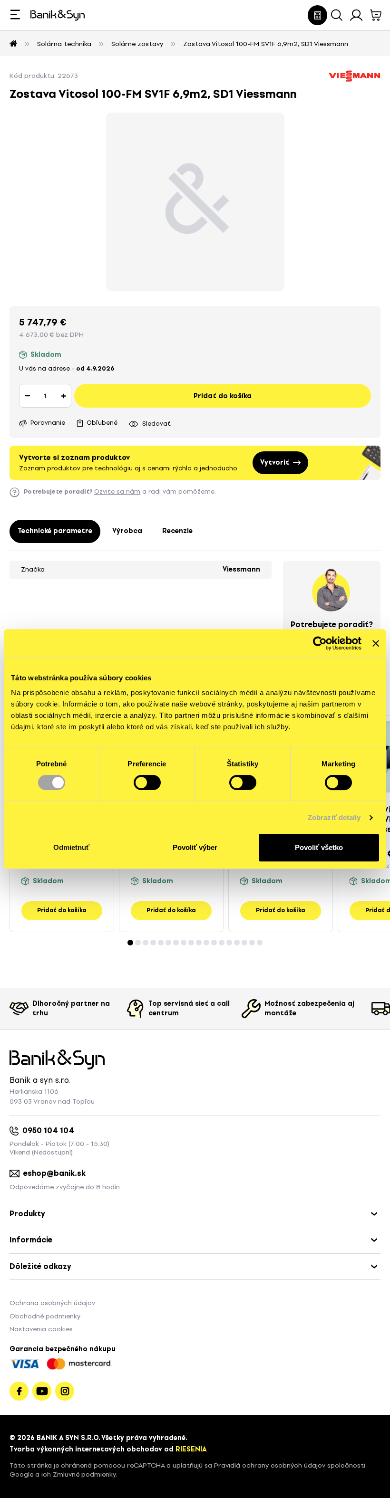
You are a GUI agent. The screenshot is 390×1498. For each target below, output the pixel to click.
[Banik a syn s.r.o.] (13, 44)
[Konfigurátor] (317, 15)
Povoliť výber (195, 847)
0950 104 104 (48, 1130)
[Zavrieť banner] (375, 643)
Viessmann (241, 569)
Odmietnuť (71, 847)
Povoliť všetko (319, 847)
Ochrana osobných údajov (52, 1303)
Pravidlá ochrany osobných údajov (269, 1465)
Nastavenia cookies (41, 1329)
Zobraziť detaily (334, 817)
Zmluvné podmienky (84, 1474)
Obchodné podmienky (45, 1316)
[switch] (147, 782)
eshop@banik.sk (54, 1173)
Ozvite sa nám (117, 491)
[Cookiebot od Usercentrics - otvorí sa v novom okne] (319, 643)
